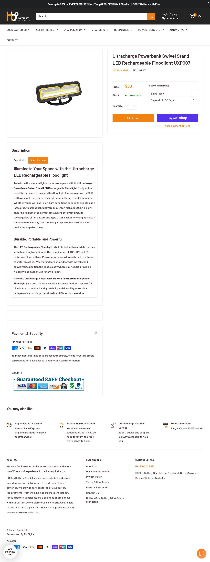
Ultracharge (120, 70)
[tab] (20, 160)
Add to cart (133, 118)
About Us (91, 466)
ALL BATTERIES (45, 29)
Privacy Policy (94, 476)
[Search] (151, 16)
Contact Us (92, 492)
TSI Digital (29, 534)
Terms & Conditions (97, 482)
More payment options (177, 125)
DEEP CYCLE (121, 29)
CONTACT (12, 40)
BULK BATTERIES (17, 29)
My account (169, 18)
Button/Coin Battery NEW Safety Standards (105, 499)
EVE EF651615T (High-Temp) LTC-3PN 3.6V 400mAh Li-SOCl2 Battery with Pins (114, 4)
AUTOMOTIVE (177, 29)
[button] (201, 553)
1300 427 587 (147, 466)
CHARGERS (98, 29)
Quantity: (118, 105)
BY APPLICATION (73, 29)
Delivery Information (98, 471)
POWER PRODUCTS (149, 29)
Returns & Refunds (97, 487)
